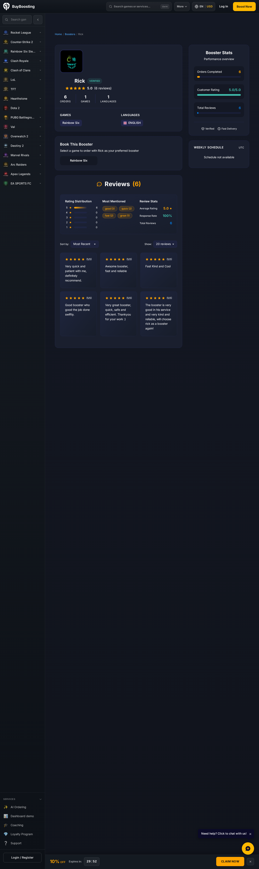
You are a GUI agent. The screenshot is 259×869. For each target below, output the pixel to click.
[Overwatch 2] (40, 136)
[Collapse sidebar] (37, 19)
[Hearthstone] (40, 98)
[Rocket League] (40, 32)
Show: (148, 244)
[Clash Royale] (40, 60)
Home (58, 34)
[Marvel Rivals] (40, 155)
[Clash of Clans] (40, 70)
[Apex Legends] (40, 174)
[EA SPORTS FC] (40, 183)
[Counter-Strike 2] (40, 42)
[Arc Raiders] (40, 164)
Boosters (70, 34)
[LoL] (40, 79)
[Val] (40, 126)
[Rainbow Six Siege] (40, 51)
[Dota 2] (40, 108)
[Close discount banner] (250, 861)
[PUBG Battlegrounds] (40, 117)
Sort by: (64, 244)
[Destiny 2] (40, 145)
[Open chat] (248, 848)
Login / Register (22, 857)
